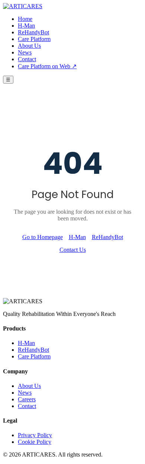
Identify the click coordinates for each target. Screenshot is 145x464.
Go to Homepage (42, 237)
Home (25, 19)
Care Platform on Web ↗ (47, 66)
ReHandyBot (33, 32)
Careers (27, 399)
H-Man (26, 25)
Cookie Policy (34, 442)
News (25, 52)
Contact (27, 59)
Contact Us (72, 250)
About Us (29, 46)
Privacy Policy (35, 435)
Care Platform (34, 39)
